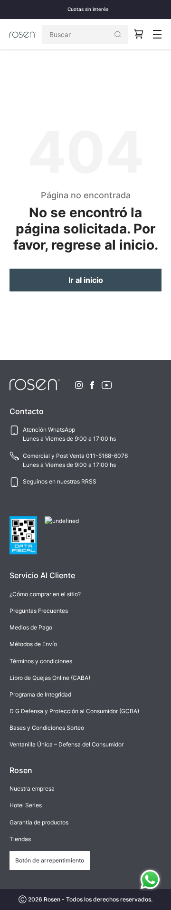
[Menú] (157, 34)
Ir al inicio (85, 280)
